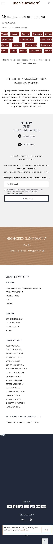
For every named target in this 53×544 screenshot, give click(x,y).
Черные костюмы (13, 407)
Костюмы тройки (13, 399)
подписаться (26, 199)
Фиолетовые (35, 51)
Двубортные (7, 39)
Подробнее (23, 530)
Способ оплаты (12, 327)
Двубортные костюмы (15, 365)
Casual (4, 34)
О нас (8, 300)
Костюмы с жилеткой (15, 392)
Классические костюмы (16, 369)
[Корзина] (49, 3)
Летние (4, 45)
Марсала (17, 45)
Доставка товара (13, 323)
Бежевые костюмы (13, 350)
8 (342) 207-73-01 (33, 422)
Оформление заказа (14, 319)
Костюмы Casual (13, 346)
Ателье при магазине (14, 292)
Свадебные (46, 45)
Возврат (9, 330)
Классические (26, 39)
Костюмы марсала (14, 380)
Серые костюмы (12, 388)
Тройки (23, 51)
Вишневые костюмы (14, 354)
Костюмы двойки (13, 361)
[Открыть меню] (4, 3)
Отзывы (9, 303)
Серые (4, 51)
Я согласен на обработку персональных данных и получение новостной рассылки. (25, 192)
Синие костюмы (13, 395)
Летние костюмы (13, 376)
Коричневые (46, 39)
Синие (14, 51)
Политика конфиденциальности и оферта (23, 288)
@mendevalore (29, 144)
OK (46, 530)
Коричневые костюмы (15, 373)
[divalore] (26, 3)
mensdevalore (29, 136)
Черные (48, 51)
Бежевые (14, 34)
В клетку (26, 34)
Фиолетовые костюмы (15, 403)
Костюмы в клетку (13, 357)
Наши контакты (12, 296)
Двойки (48, 34)
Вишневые (37, 34)
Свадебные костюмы (14, 384)
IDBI (26, 535)
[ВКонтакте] (22, 519)
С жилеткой (31, 45)
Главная (5, 27)
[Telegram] (31, 519)
